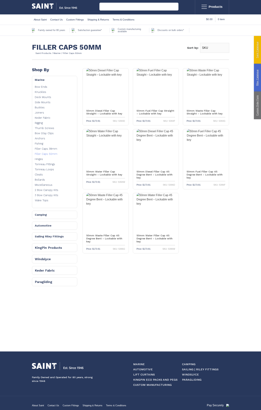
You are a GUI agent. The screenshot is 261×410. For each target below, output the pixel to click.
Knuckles (40, 92)
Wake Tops (41, 200)
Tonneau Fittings (45, 164)
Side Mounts (42, 102)
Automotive (43, 225)
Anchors (40, 138)
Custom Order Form (257, 105)
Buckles (40, 107)
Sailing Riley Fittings (49, 236)
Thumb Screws (44, 128)
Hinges (39, 159)
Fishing (39, 143)
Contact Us (56, 19)
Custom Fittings (75, 19)
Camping (41, 214)
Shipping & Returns (98, 19)
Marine (40, 80)
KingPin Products (48, 247)
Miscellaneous (43, 184)
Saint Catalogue (257, 50)
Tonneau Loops (44, 169)
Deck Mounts (43, 97)
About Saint (40, 19)
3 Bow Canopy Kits (46, 195)
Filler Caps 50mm (46, 154)
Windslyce (43, 259)
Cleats (39, 174)
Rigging (39, 123)
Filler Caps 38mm (46, 148)
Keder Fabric (42, 117)
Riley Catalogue (257, 78)
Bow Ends (41, 86)
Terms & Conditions (123, 19)
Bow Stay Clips (44, 133)
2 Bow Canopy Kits (46, 190)
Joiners (39, 112)
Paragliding (43, 282)
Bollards (40, 179)
